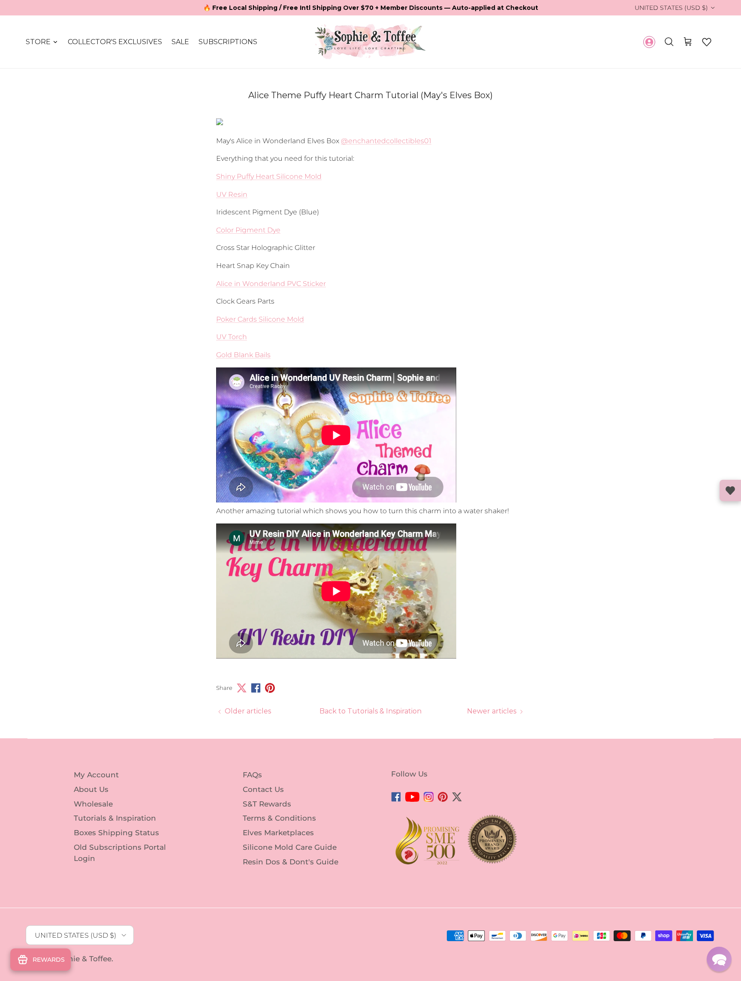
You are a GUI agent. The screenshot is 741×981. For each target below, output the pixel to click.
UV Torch (231, 337)
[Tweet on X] (242, 688)
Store (38, 42)
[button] (706, 42)
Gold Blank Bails (243, 355)
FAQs (252, 774)
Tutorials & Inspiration (115, 818)
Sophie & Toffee (82, 958)
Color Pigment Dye (248, 230)
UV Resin (231, 194)
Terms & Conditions (279, 818)
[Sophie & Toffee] (370, 42)
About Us (91, 789)
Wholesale (93, 803)
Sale (180, 42)
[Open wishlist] (730, 490)
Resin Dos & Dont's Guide (290, 862)
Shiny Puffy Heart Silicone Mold (269, 176)
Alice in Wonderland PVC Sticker (271, 284)
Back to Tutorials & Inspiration (370, 711)
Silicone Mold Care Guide (290, 847)
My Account (96, 774)
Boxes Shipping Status (116, 832)
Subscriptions (228, 42)
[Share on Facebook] (256, 688)
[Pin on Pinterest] (270, 688)
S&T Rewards (267, 803)
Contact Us (263, 789)
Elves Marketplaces (278, 832)
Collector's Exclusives (115, 42)
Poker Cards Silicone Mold (260, 319)
